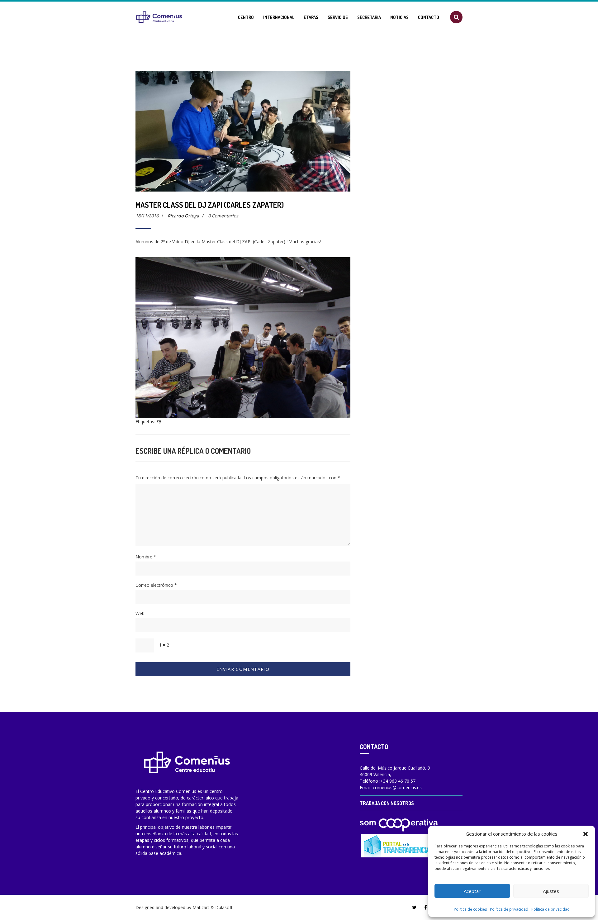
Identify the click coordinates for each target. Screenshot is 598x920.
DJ (158, 421)
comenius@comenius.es (397, 787)
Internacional (278, 17)
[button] (585, 834)
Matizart (200, 907)
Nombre (145, 557)
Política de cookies (470, 909)
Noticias (399, 17)
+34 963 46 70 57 (397, 781)
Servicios (338, 17)
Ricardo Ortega (183, 216)
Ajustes (551, 891)
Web (140, 613)
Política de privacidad (509, 909)
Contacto (428, 17)
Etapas (311, 17)
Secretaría (369, 17)
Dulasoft (224, 907)
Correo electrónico (156, 585)
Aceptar (472, 891)
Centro (246, 17)
